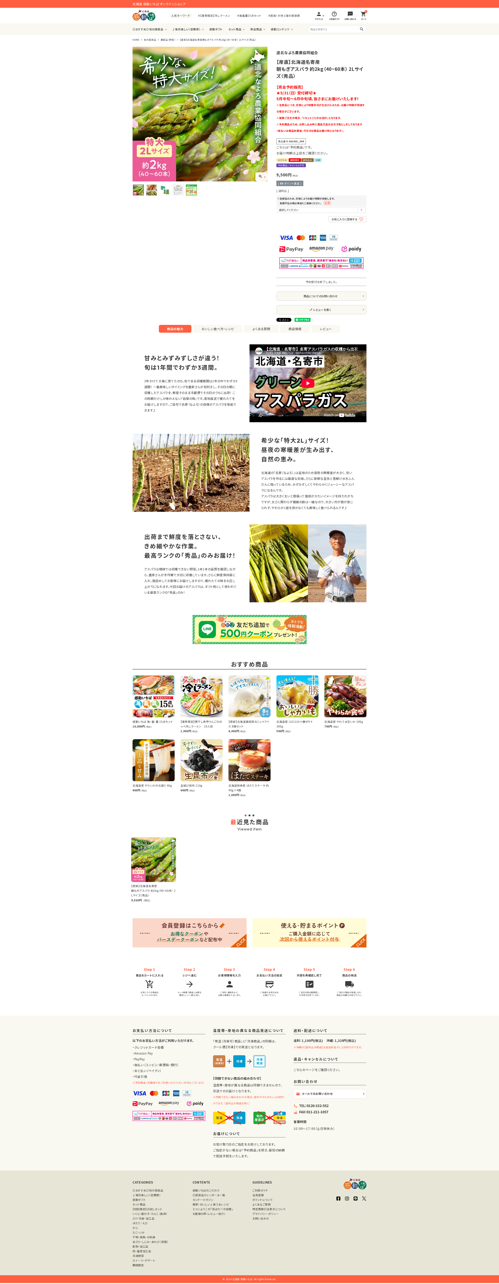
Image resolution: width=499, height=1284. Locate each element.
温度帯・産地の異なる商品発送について (248, 1030)
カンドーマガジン (203, 1200)
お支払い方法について (152, 1030)
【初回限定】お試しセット (147, 1209)
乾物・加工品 (140, 1246)
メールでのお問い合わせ (314, 1094)
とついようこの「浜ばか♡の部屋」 (213, 1209)
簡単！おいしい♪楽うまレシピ (211, 1204)
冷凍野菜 (138, 1256)
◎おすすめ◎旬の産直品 (148, 29)
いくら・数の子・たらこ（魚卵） (150, 1214)
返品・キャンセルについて (316, 1059)
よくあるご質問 (261, 1204)
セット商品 (235, 29)
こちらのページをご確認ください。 (317, 1069)
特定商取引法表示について (269, 1209)
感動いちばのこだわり (206, 1190)
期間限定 (138, 1265)
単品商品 (256, 29)
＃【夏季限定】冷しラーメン (214, 16)
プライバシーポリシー (265, 1214)
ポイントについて (262, 1200)
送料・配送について (311, 1030)
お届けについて (226, 1134)
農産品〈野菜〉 (168, 39)
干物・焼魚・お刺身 (144, 1237)
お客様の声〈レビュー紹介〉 (209, 1214)
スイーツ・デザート (144, 1260)
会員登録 (258, 1195)
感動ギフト (216, 29)
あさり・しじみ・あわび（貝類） (151, 1242)
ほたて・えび (140, 1223)
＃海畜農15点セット (249, 16)
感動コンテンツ (280, 29)
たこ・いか (139, 1232)
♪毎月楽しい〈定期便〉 (186, 29)
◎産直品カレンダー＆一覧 (209, 1195)
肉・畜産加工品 (142, 1251)
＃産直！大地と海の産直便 (284, 16)
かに (135, 1228)
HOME (136, 39)
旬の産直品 (150, 39)
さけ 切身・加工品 (143, 1218)
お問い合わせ (260, 1218)
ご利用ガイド (260, 1190)
